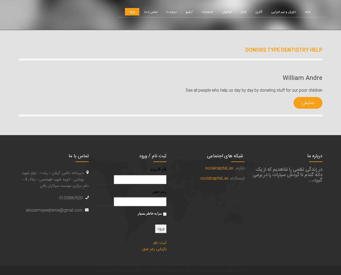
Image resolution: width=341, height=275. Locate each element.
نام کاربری (158, 169)
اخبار (243, 12)
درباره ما (172, 12)
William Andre (302, 78)
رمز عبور (159, 191)
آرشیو (189, 12)
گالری (258, 12)
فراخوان (227, 12)
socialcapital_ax (219, 168)
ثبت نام (160, 242)
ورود (132, 11)
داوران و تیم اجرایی (283, 12)
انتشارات (207, 12)
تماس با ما (150, 12)
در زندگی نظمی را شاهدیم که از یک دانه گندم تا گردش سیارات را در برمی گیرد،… (287, 175)
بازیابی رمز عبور (154, 249)
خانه (308, 12)
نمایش (308, 103)
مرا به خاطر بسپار (150, 213)
